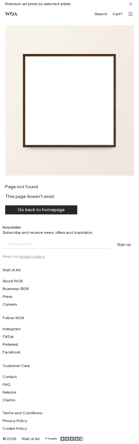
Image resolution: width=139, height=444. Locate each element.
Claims (9, 400)
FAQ (6, 384)
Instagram (12, 329)
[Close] (130, 4)
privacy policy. (32, 256)
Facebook (11, 352)
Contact (9, 377)
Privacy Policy (15, 421)
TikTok (8, 337)
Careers (10, 304)
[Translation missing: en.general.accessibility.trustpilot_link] (51, 438)
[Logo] (11, 14)
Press (7, 296)
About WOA (13, 281)
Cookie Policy (15, 428)
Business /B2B (16, 289)
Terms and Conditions (22, 413)
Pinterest (10, 344)
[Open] (130, 14)
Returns (9, 392)
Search (100, 14)
